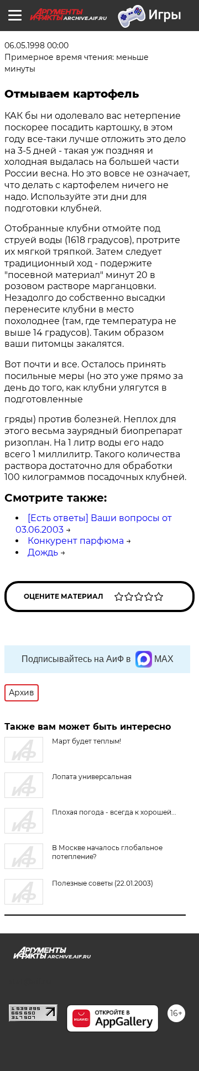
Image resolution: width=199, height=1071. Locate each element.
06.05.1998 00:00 (36, 45)
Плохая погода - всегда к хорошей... (114, 812)
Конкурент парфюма (76, 541)
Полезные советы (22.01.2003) (102, 883)
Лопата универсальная (92, 776)
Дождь (43, 552)
